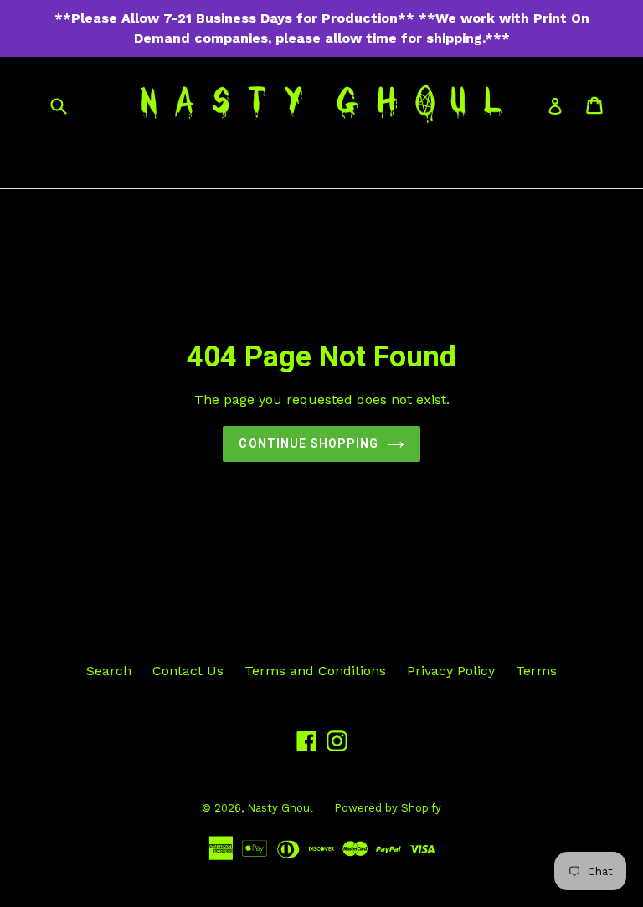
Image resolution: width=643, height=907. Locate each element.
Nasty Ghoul (280, 808)
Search (108, 671)
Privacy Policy (451, 671)
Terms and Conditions (315, 671)
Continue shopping (308, 443)
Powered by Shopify (387, 808)
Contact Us (188, 671)
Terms (536, 671)
